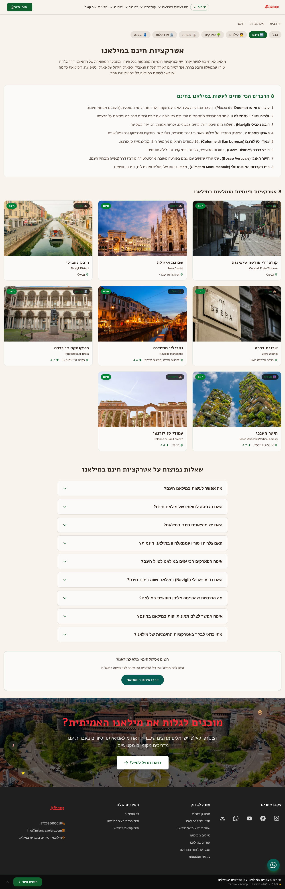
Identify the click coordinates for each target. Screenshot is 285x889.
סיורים (201, 7)
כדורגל (133, 7)
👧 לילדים (236, 35)
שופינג (118, 7)
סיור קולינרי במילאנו (126, 828)
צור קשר (90, 7)
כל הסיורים (131, 814)
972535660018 (51, 823)
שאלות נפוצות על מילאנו (194, 828)
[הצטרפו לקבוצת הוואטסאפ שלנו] (222, 818)
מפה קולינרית (201, 814)
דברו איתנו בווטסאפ (143, 680)
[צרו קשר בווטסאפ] (236, 818)
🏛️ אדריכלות (164, 35)
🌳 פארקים (212, 35)
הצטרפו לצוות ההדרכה (195, 849)
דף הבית (275, 23)
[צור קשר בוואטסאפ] (273, 865)
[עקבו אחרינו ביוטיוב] (249, 818)
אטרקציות (257, 23)
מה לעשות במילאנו (175, 7)
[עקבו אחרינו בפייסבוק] (263, 818)
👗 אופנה (140, 35)
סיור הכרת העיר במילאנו (123, 821)
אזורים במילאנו (200, 842)
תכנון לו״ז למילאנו (198, 821)
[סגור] (8, 882)
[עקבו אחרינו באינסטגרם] (276, 818)
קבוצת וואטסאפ (199, 856)
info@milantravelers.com (44, 830)
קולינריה (150, 7)
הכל (275, 35)
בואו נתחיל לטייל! (145, 763)
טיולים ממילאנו (200, 835)
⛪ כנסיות (189, 35)
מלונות (103, 7)
